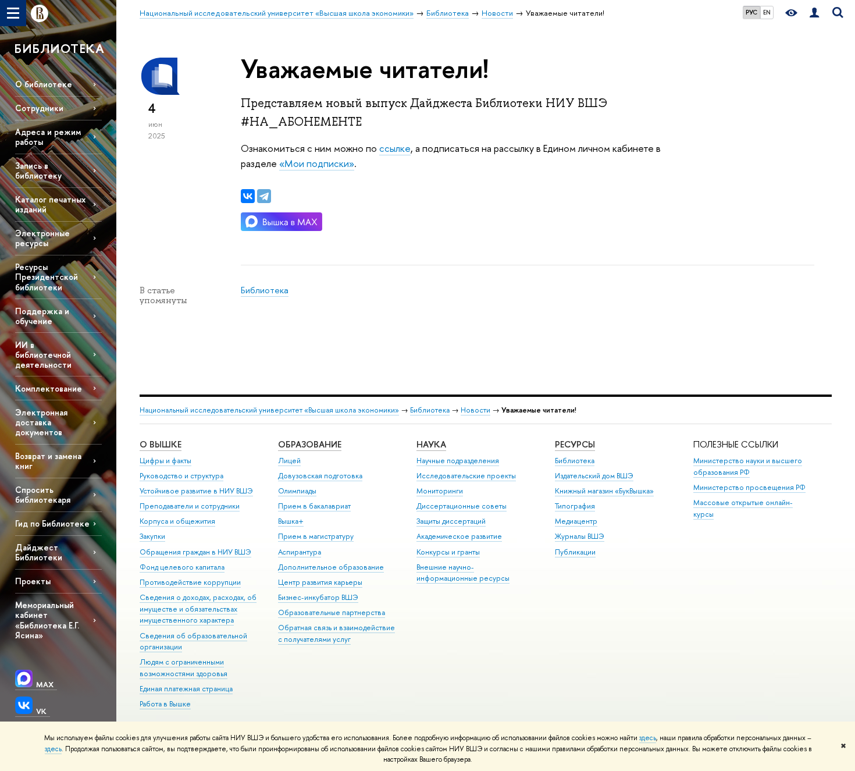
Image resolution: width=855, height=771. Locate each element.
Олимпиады (297, 491)
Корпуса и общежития (177, 521)
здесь (647, 737)
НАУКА (431, 444)
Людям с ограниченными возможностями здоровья (183, 667)
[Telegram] (264, 196)
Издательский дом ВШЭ (594, 476)
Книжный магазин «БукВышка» (604, 491)
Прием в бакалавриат (314, 506)
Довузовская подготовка (320, 476)
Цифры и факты (165, 461)
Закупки (152, 536)
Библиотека (264, 290)
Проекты (33, 581)
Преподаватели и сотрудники (190, 506)
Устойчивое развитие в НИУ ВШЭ (196, 491)
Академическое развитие (459, 536)
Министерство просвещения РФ (749, 487)
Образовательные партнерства (331, 612)
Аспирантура (299, 552)
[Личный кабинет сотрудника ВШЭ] (814, 13)
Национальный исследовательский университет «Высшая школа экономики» (269, 410)
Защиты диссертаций (451, 521)
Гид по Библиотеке (52, 523)
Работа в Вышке (165, 704)
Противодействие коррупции (190, 582)
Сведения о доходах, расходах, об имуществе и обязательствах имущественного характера (198, 609)
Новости (475, 410)
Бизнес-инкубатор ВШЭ (318, 597)
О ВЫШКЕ (160, 444)
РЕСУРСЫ (575, 444)
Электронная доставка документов (41, 422)
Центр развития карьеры (320, 582)
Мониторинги (439, 491)
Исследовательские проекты (466, 476)
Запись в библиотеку (38, 170)
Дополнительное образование (331, 567)
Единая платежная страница (186, 689)
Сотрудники (39, 107)
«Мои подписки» (316, 163)
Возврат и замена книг (48, 460)
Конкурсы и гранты (448, 552)
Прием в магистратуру (316, 536)
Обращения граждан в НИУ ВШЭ (195, 552)
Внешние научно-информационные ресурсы (463, 573)
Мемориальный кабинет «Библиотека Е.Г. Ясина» (47, 619)
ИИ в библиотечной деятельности (43, 354)
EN (767, 12)
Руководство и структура (181, 476)
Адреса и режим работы (48, 136)
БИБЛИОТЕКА (59, 48)
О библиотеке (43, 84)
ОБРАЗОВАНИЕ (309, 444)
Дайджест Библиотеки (38, 552)
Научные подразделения (457, 461)
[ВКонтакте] (248, 196)
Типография (575, 506)
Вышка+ (291, 521)
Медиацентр (576, 521)
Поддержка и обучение (42, 315)
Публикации (575, 552)
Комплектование (48, 388)
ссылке (395, 148)
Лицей (289, 461)
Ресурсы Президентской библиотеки (46, 276)
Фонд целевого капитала (182, 567)
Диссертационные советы (461, 506)
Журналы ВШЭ (579, 536)
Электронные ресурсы (42, 238)
